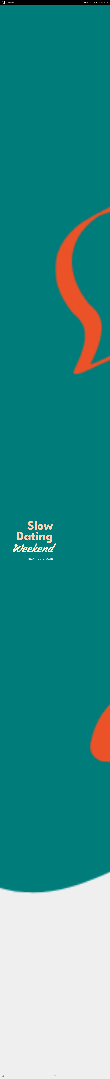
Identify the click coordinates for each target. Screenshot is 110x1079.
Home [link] (86, 2)
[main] (29, 538)
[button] (108, 2)
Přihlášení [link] (93, 2)
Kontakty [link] (102, 2)
